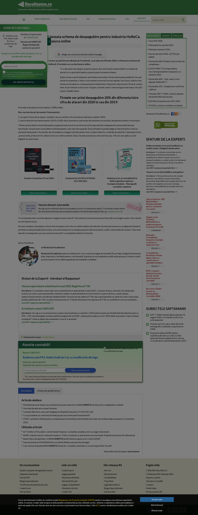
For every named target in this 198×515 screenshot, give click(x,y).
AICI (98, 505)
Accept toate (157, 499)
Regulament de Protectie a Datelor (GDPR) (76, 500)
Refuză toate (157, 510)
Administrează (157, 505)
